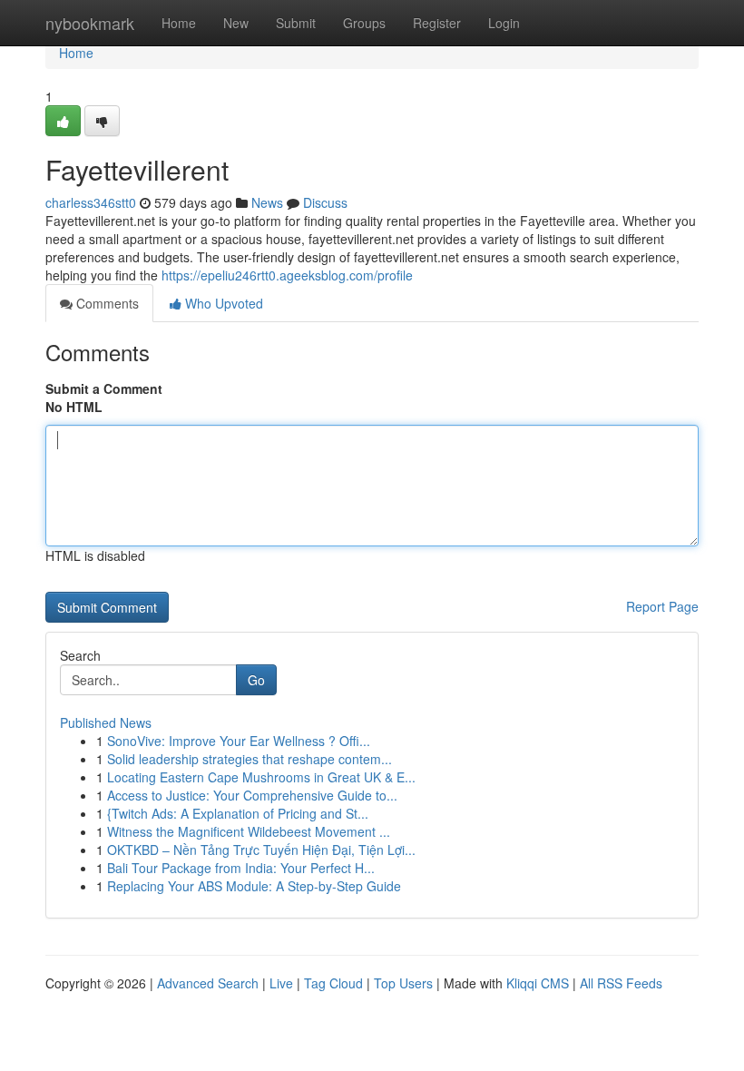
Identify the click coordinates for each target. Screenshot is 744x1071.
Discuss (325, 202)
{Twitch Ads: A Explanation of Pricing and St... (237, 813)
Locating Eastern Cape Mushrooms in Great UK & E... (261, 777)
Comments (106, 303)
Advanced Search (208, 983)
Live (281, 983)
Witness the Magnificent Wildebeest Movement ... (248, 831)
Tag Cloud (333, 983)
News (267, 202)
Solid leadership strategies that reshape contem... (249, 759)
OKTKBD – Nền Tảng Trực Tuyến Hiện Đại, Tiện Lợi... (261, 849)
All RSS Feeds (621, 983)
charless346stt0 (90, 202)
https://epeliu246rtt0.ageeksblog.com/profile (287, 275)
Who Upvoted (222, 303)
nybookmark (89, 22)
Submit (296, 23)
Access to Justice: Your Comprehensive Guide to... (252, 795)
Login (504, 23)
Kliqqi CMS (537, 983)
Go (256, 680)
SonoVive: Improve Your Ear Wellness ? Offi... (238, 741)
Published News (106, 722)
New (236, 23)
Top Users (403, 983)
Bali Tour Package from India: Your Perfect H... (241, 868)
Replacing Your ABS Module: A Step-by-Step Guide (254, 886)
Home (179, 23)
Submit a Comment (103, 388)
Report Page (662, 606)
